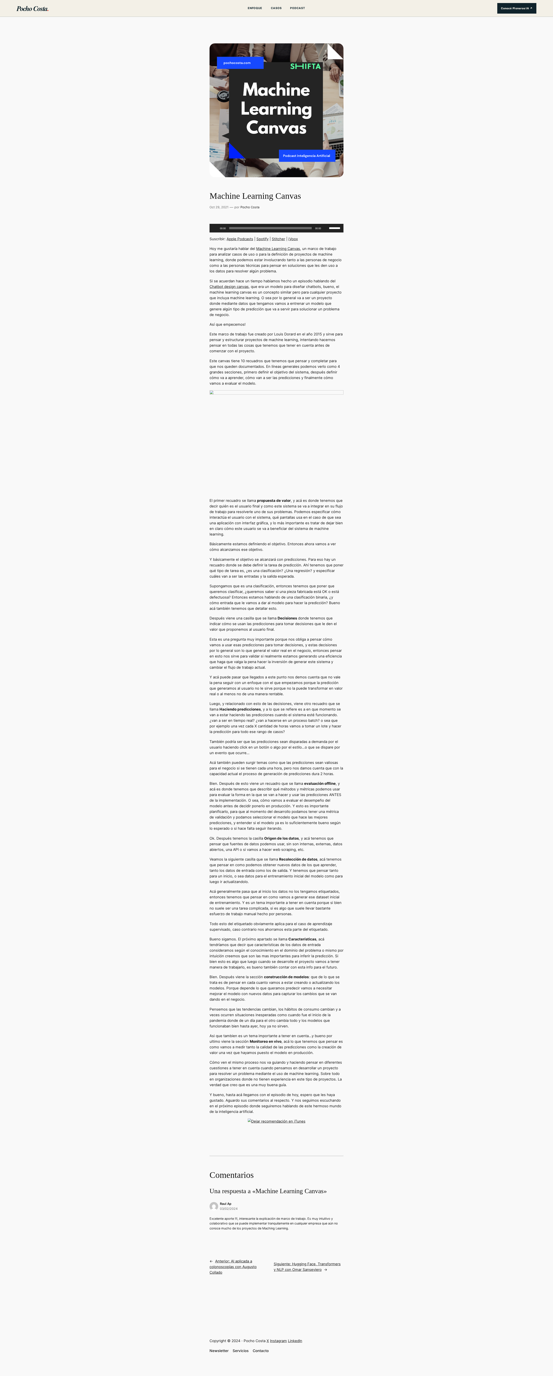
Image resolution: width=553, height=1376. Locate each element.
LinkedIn (295, 1341)
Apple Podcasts (240, 239)
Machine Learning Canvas (278, 248)
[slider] (335, 228)
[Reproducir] (215, 228)
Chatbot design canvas (229, 286)
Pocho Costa (33, 8)
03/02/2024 (229, 1208)
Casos (276, 8)
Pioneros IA (516, 8)
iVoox (293, 239)
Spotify (262, 239)
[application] (276, 228)
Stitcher (278, 239)
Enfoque (255, 8)
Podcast (297, 8)
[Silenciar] (326, 228)
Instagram (278, 1341)
